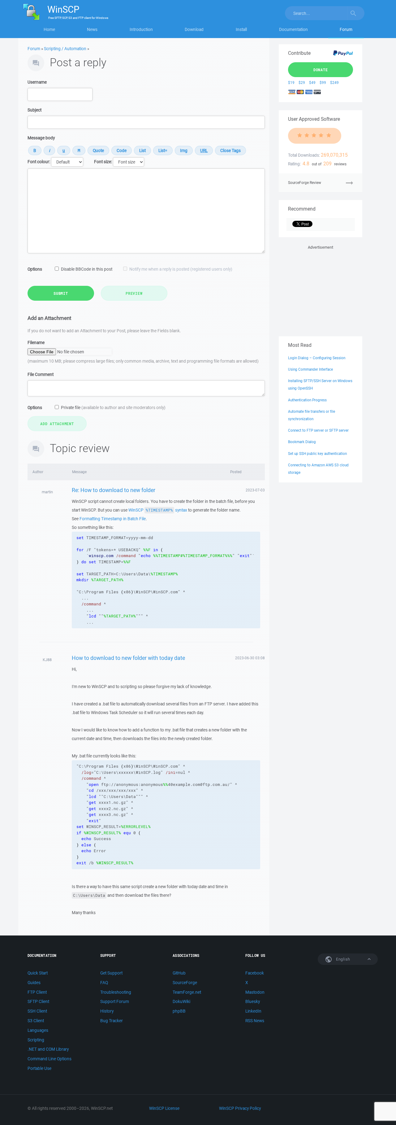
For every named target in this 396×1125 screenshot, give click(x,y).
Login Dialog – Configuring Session (316, 357)
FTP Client (37, 992)
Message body (41, 138)
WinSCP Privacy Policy (240, 1108)
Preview (134, 293)
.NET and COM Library (48, 1049)
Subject (34, 110)
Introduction (141, 29)
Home (49, 29)
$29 (302, 82)
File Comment (41, 374)
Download (194, 29)
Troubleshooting (115, 992)
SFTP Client (38, 1001)
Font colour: (39, 161)
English (342, 959)
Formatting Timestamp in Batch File (113, 518)
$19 (291, 82)
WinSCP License (164, 1108)
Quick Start (38, 973)
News (92, 29)
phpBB (179, 1011)
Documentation (293, 29)
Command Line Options (49, 1059)
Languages (38, 1030)
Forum (346, 29)
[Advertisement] (320, 289)
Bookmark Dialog (302, 441)
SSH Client (37, 1011)
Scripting (36, 1040)
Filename (36, 342)
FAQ (104, 982)
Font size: (103, 161)
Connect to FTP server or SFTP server (318, 430)
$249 (334, 82)
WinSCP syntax (157, 510)
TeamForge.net (187, 992)
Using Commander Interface (310, 369)
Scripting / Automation (65, 48)
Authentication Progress (307, 400)
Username (37, 82)
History (107, 1011)
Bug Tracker (111, 1020)
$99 (323, 82)
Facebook (254, 973)
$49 (312, 82)
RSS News (254, 1020)
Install (241, 29)
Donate (320, 69)
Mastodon (255, 992)
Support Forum (114, 1001)
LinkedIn (253, 1011)
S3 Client (36, 1020)
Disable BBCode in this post (86, 269)
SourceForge (185, 982)
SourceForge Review (304, 182)
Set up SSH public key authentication (317, 453)
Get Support (111, 973)
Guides (34, 982)
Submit (61, 293)
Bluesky (252, 1001)
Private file (113, 407)
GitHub (179, 973)
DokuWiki (181, 1001)
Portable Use (39, 1068)
